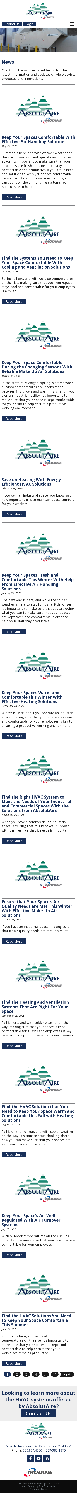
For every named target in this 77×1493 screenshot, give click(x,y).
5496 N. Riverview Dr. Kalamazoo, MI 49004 (38, 1446)
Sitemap (34, 1488)
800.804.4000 (32, 1450)
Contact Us (39, 1413)
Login (44, 1488)
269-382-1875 (56, 1450)
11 (55, 1374)
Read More (14, 197)
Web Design (28, 1486)
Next (67, 1374)
